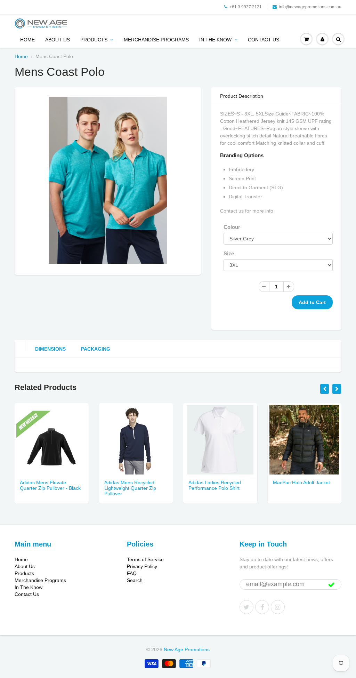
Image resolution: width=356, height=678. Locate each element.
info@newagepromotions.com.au (310, 7)
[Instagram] (278, 607)
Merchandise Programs (156, 39)
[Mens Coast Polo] (108, 180)
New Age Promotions (187, 649)
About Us (57, 39)
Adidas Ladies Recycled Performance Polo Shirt (214, 485)
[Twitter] (246, 607)
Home (27, 39)
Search (135, 580)
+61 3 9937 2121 (245, 7)
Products (93, 39)
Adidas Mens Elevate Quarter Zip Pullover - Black (50, 485)
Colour (232, 227)
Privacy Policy (142, 566)
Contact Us (263, 39)
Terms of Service (145, 559)
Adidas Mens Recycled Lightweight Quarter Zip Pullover (130, 488)
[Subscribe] (331, 584)
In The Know (215, 39)
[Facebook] (262, 607)
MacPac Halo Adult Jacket (301, 482)
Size (229, 253)
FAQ (132, 573)
